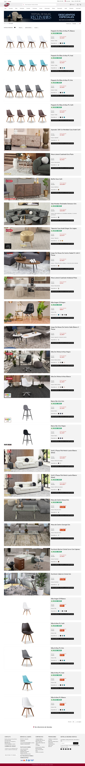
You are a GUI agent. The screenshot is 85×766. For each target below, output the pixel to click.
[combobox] (39, 4)
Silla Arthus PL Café (57, 623)
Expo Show (50, 745)
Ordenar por (68, 23)
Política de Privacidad (76, 745)
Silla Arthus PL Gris (57, 648)
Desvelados (50, 742)
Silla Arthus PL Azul (57, 673)
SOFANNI (9, 1)
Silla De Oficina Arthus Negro (61, 352)
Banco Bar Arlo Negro (58, 426)
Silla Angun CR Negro (58, 302)
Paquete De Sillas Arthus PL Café (62, 105)
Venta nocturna (51, 744)
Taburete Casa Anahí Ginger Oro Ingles (64, 228)
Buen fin (50, 746)
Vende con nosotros (39, 752)
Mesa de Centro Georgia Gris (60, 525)
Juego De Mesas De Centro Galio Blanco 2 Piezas (65, 328)
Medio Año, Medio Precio (53, 741)
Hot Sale (50, 740)
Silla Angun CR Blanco (58, 599)
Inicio (5, 23)
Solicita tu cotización (24, 739)
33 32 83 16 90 (8, 740)
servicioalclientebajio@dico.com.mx (27, 742)
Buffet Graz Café (56, 179)
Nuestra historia (39, 748)
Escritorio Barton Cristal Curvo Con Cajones (65, 549)
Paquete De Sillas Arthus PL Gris (62, 80)
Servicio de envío (23, 752)
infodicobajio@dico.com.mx (10, 744)
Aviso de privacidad (24, 749)
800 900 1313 (7, 742)
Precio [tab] (20, 27)
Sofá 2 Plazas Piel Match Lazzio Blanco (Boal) (64, 452)
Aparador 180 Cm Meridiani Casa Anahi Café (65, 130)
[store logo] (7, 5)
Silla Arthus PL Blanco (58, 697)
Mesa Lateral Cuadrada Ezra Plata (62, 154)
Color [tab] (35, 27)
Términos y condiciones (53, 739)
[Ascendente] (79, 23)
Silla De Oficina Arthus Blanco (61, 377)
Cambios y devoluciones (25, 744)
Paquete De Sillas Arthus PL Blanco (63, 31)
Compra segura (23, 750)
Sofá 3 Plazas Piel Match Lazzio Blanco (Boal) (64, 476)
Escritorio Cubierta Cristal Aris (61, 574)
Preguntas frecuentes (24, 751)
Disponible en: (54, 43)
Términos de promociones (25, 754)
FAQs (37, 750)
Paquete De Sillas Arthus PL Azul (62, 56)
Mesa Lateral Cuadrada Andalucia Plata (64, 278)
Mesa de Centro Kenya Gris (60, 500)
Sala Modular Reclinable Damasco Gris (63, 204)
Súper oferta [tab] (28, 27)
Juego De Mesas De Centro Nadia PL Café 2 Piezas (65, 254)
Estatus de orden (60, 1)
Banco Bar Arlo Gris (57, 401)
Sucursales (68, 1)
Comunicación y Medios (40, 747)
